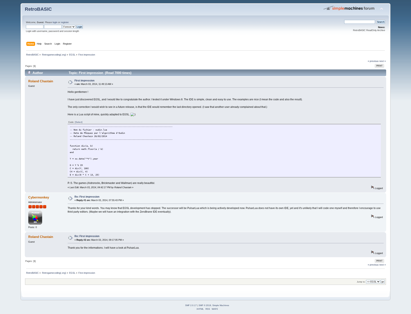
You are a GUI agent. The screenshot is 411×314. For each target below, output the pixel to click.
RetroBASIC (38, 9)
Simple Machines (220, 305)
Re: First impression (86, 196)
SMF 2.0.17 (191, 305)
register (64, 22)
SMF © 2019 (205, 305)
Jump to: (361, 282)
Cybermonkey (38, 197)
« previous (373, 61)
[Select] (78, 122)
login (55, 22)
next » (382, 61)
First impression (84, 80)
